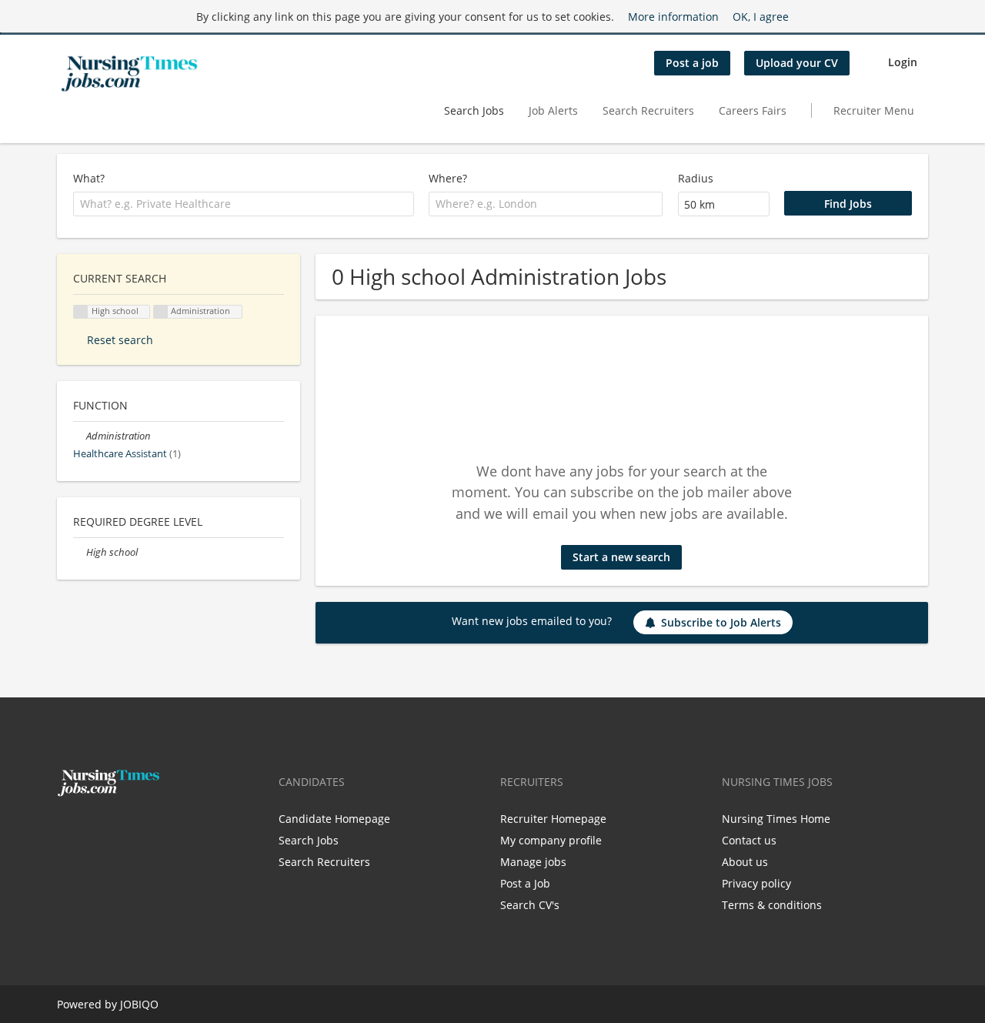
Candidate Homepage (334, 818)
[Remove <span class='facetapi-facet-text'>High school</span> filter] (81, 312)
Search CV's (529, 905)
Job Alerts (553, 110)
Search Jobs (474, 110)
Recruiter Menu (873, 110)
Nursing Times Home (776, 818)
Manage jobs (533, 861)
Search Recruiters (648, 110)
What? (89, 178)
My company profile (551, 840)
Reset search (120, 340)
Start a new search (621, 557)
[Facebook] (68, 829)
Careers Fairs (752, 110)
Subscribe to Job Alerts (721, 622)
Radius (695, 178)
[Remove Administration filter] (79, 436)
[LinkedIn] (116, 829)
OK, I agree (761, 16)
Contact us (749, 840)
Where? (448, 178)
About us (745, 861)
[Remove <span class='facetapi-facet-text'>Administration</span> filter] (161, 312)
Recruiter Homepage (553, 818)
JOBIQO (139, 1004)
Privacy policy (756, 883)
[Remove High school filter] (79, 552)
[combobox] (243, 204)
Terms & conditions (772, 905)
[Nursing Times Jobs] (129, 74)
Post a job (692, 62)
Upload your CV (797, 62)
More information (673, 16)
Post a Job (525, 883)
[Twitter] (93, 829)
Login (902, 62)
